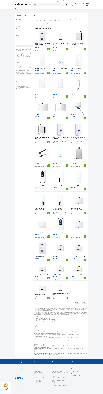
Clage (84, 353)
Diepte (17, 28)
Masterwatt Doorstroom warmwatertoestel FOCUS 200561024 (60, 161)
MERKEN (80, 8)
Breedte (17, 33)
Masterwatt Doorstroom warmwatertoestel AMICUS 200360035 (78, 44)
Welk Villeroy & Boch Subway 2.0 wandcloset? (58, 378)
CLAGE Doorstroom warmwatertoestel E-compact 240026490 (78, 92)
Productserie (18, 26)
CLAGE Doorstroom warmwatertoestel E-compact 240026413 (42, 92)
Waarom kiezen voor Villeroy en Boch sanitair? (59, 376)
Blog (34, 376)
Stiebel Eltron (36, 354)
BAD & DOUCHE (21, 8)
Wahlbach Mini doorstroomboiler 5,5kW (41, 294)
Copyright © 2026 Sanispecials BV (21, 390)
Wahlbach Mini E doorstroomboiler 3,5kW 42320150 (60, 256)
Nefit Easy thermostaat (56, 369)
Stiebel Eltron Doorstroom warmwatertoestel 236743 (57, 185)
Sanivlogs (54, 381)
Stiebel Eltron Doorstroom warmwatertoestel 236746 (57, 209)
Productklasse (18, 24)
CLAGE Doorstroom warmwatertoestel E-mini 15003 (42, 114)
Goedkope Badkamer (37, 380)
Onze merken (54, 368)
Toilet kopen (54, 384)
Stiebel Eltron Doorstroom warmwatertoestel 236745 (39, 209)
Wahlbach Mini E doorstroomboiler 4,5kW (78, 256)
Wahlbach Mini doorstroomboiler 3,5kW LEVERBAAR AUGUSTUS (59, 274)
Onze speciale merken (38, 381)
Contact (80, 5)
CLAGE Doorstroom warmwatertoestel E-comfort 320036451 (78, 69)
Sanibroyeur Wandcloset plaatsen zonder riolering (60, 373)
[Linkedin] (22, 378)
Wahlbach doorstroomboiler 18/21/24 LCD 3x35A (60, 44)
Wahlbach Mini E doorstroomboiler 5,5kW (42, 274)
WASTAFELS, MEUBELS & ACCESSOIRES (46, 8)
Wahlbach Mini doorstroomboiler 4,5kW (77, 274)
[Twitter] (18, 378)
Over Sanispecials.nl (37, 375)
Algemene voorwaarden (38, 369)
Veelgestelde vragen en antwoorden (40, 377)
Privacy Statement (37, 373)
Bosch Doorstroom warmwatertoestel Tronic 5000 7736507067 (41, 69)
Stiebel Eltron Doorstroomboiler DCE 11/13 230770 (60, 233)
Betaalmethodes (37, 371)
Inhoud (17, 37)
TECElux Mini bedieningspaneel (58, 380)
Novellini (54, 382)
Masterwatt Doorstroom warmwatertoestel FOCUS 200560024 (78, 138)
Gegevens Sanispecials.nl (38, 372)
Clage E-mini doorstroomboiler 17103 (77, 114)
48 (84, 26)
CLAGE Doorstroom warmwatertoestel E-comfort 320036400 (60, 69)
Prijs (17, 42)
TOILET (37, 8)
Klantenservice (36, 368)
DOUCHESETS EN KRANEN (29, 8)
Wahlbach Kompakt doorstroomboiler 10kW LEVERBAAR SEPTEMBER (42, 44)
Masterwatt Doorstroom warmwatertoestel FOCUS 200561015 (42, 161)
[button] (48, 49)
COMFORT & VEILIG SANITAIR (72, 8)
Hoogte (17, 35)
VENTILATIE (64, 8)
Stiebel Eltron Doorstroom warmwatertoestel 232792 (39, 185)
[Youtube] (20, 378)
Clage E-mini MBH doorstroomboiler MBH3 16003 (60, 114)
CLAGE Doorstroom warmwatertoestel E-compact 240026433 (60, 92)
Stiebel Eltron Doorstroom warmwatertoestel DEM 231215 (40, 233)
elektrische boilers (43, 353)
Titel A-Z (78, 26)
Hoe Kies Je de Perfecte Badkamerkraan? (60, 385)
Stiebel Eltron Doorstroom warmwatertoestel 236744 (75, 185)
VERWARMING (57, 8)
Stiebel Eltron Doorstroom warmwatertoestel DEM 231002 (76, 209)
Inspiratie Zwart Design (38, 378)
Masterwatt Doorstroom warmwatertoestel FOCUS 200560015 (60, 138)
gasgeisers (50, 353)
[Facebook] (15, 378)
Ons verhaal (36, 382)
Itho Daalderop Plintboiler (57, 371)
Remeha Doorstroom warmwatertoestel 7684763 (78, 161)
